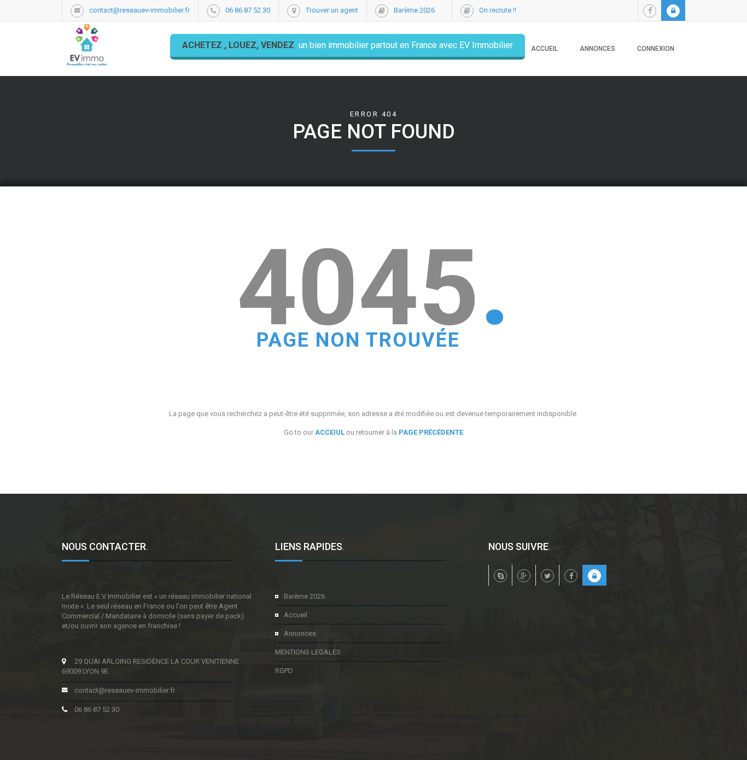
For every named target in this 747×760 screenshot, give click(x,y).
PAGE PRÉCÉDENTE (431, 432)
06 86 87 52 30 (247, 10)
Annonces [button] (597, 48)
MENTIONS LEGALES (308, 652)
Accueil (295, 615)
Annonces (300, 633)
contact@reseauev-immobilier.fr (139, 10)
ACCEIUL (330, 432)
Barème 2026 (414, 10)
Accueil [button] (544, 48)
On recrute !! (497, 10)
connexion (655, 48)
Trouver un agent (332, 10)
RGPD (284, 671)
